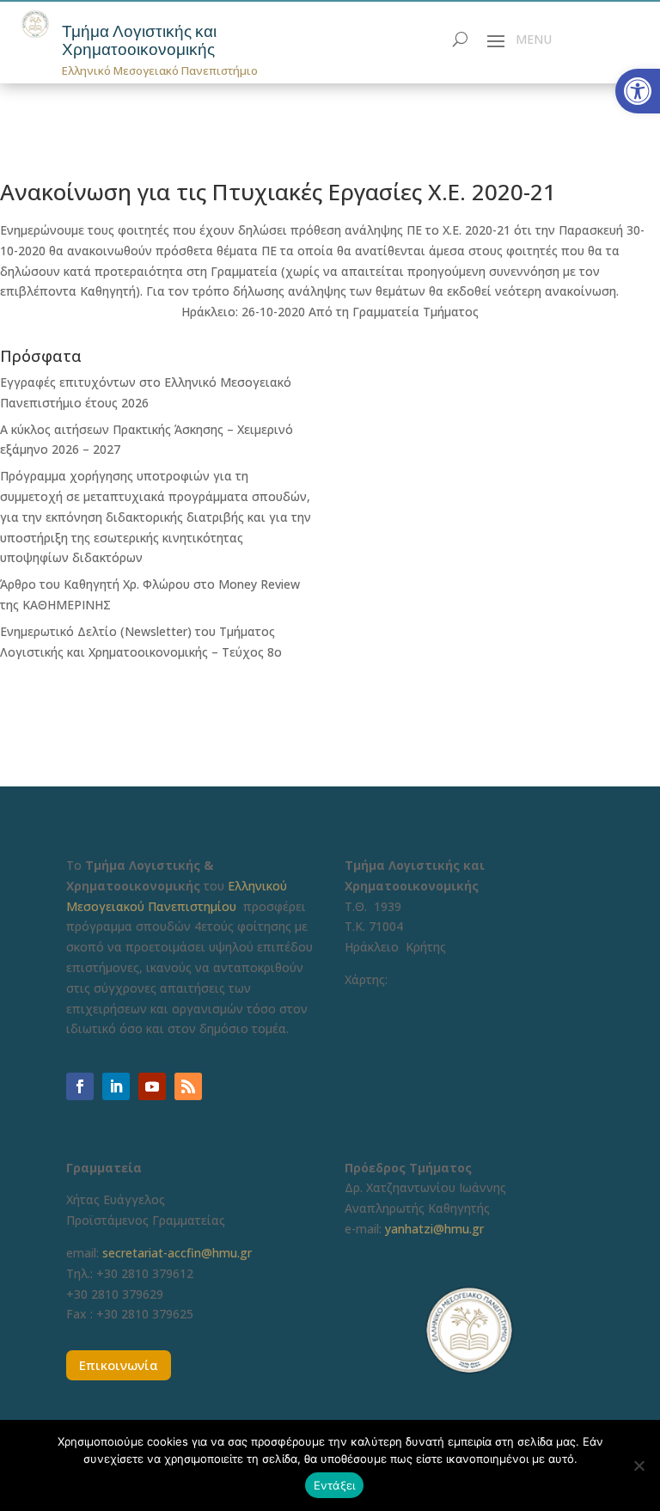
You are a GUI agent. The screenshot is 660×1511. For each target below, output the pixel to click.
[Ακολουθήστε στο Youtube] (152, 1086)
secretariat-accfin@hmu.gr (177, 1253)
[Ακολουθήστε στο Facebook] (80, 1086)
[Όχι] (638, 1465)
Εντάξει (335, 1485)
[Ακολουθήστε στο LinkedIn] (116, 1086)
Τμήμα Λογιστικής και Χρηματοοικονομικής (139, 40)
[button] (637, 91)
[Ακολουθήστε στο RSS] (188, 1086)
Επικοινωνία (118, 1364)
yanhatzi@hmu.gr (434, 1228)
